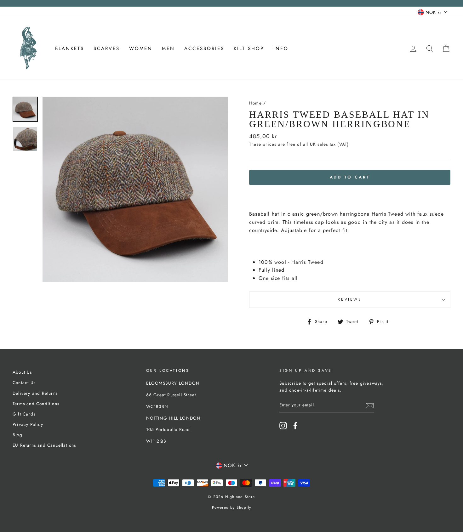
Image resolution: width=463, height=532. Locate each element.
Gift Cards (24, 414)
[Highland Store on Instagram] (283, 425)
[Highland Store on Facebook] (295, 425)
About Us (22, 372)
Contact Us (24, 382)
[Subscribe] (370, 405)
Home (255, 103)
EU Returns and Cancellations (44, 445)
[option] (135, 189)
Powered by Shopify (231, 507)
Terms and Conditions (36, 403)
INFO (281, 48)
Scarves (107, 48)
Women (140, 48)
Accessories (204, 48)
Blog (17, 435)
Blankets (69, 48)
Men (168, 48)
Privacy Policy (28, 424)
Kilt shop (249, 48)
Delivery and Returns (35, 393)
